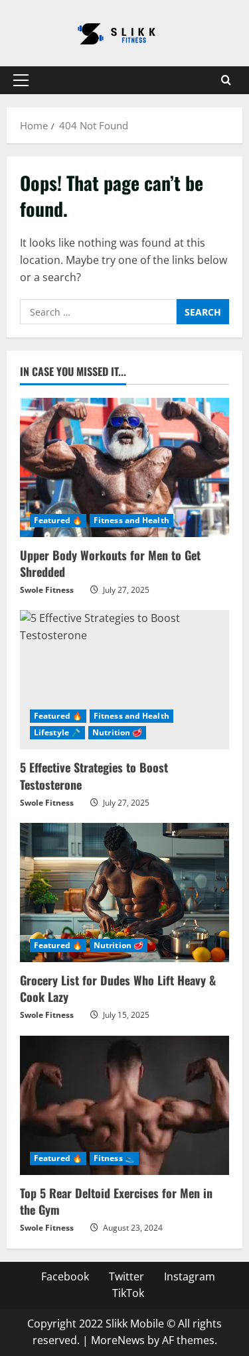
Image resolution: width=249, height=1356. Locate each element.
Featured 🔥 (58, 520)
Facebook (65, 1276)
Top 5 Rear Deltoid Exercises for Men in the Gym (116, 1201)
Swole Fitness (47, 589)
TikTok (128, 1293)
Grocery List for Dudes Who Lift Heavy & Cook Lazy (118, 988)
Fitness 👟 (114, 1158)
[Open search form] (225, 80)
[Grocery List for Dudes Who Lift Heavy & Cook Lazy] (124, 892)
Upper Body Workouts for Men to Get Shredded (110, 563)
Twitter (126, 1276)
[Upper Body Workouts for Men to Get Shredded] (124, 467)
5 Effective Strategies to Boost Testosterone (94, 775)
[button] (21, 80)
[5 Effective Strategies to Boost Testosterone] (124, 679)
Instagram (189, 1276)
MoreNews (118, 1340)
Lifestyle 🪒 (57, 732)
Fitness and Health (131, 520)
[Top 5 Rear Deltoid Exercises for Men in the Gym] (124, 1105)
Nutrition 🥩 (117, 732)
